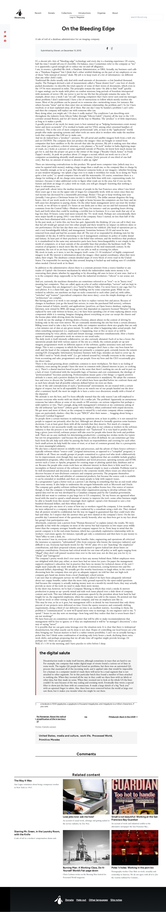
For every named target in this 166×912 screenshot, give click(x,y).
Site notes (116, 899)
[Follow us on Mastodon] (5, 32)
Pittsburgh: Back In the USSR (122, 717)
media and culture (67, 735)
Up (85, 717)
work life (85, 735)
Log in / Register (77, 17)
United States (47, 735)
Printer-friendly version (45, 727)
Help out (81, 899)
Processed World (102, 735)
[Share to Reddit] (112, 48)
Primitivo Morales (49, 739)
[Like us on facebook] (5, 40)
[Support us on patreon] (5, 36)
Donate (69, 899)
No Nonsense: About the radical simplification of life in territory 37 (51, 719)
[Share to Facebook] (107, 48)
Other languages (98, 899)
